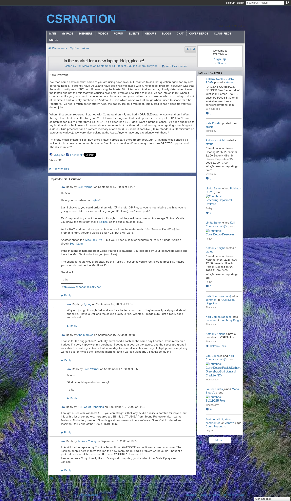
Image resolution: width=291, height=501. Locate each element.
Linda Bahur (213, 188)
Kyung (87, 304)
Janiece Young (87, 441)
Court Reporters (216, 426)
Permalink (63, 187)
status (229, 82)
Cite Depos (213, 355)
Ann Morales (84, 65)
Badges (191, 494)
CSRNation (81, 18)
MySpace (59, 154)
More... (219, 440)
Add (192, 49)
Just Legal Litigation (218, 419)
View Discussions (176, 66)
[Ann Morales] (54, 69)
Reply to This (59, 168)
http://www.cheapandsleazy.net (81, 286)
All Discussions (57, 48)
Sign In (240, 2)
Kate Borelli (213, 123)
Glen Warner (85, 186)
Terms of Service (234, 494)
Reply (66, 295)
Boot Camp (76, 243)
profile (209, 126)
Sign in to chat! (263, 499)
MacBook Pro (93, 239)
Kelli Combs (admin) (218, 296)
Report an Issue (210, 494)
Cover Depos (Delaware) (220, 234)
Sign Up (230, 2)
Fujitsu (95, 200)
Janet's (229, 422)
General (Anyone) (147, 65)
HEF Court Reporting (91, 406)
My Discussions (79, 48)
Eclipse (103, 221)
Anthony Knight (215, 140)
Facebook (76, 154)
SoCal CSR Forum (216, 400)
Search (287, 2)
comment (211, 299)
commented (213, 422)
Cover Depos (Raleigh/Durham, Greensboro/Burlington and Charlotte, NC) (223, 371)
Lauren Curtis (214, 389)
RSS (51, 479)
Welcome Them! (218, 346)
